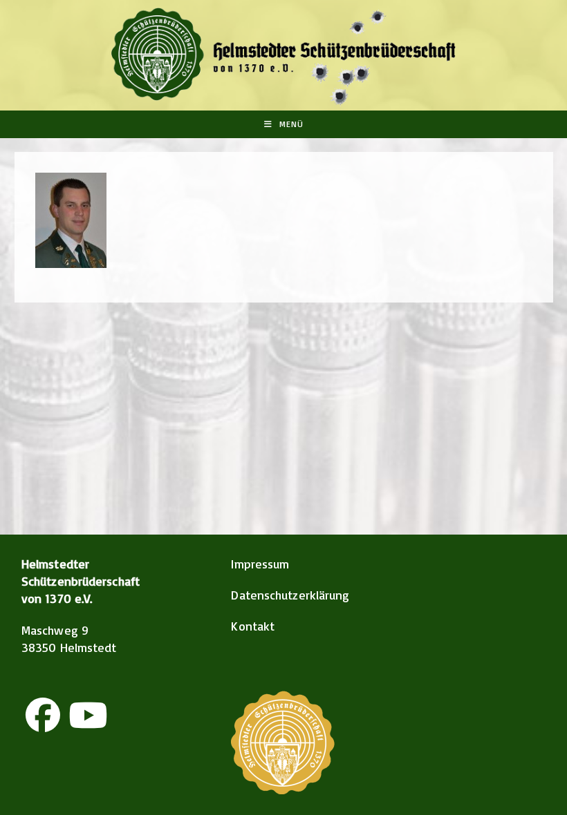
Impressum (260, 563)
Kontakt (253, 625)
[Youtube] (87, 715)
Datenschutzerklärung (290, 594)
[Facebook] (43, 715)
